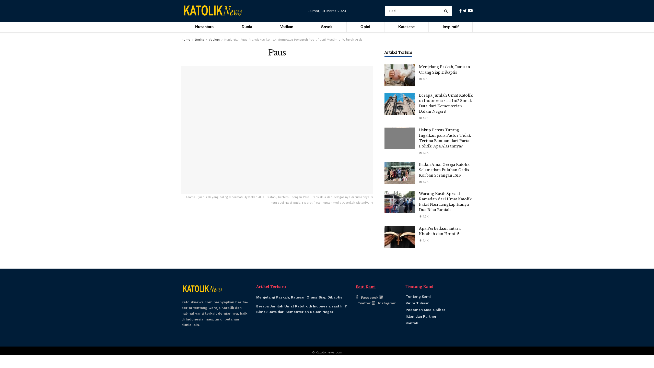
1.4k (425, 240)
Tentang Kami (418, 296)
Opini (365, 27)
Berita (199, 39)
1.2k (425, 118)
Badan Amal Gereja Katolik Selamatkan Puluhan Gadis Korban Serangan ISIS (444, 170)
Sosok (326, 27)
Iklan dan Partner (421, 316)
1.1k (425, 79)
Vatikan (286, 27)
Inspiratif (451, 27)
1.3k (425, 153)
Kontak (412, 323)
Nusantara (204, 27)
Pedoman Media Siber (425, 310)
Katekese (406, 27)
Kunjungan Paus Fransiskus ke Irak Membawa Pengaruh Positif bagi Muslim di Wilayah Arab (293, 39)
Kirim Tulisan (417, 303)
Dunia (247, 27)
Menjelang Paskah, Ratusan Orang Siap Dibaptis (299, 297)
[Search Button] (447, 11)
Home (185, 39)
